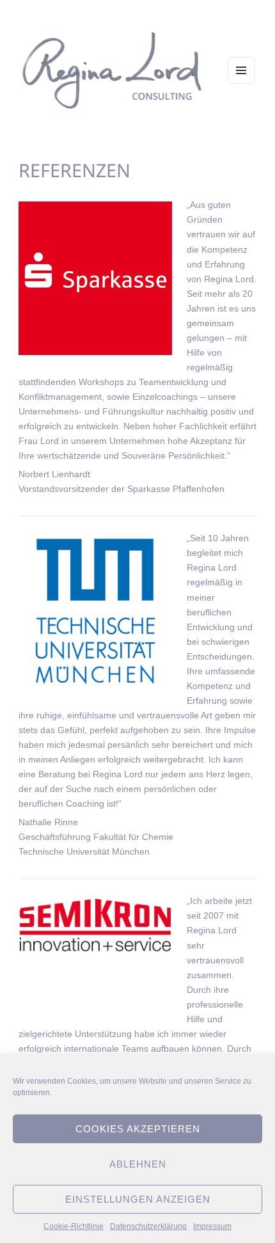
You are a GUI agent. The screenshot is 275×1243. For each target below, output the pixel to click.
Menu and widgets (241, 83)
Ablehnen (137, 1164)
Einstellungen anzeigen (137, 1199)
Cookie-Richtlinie (73, 1226)
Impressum (212, 1226)
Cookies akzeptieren (137, 1128)
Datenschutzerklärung (148, 1226)
